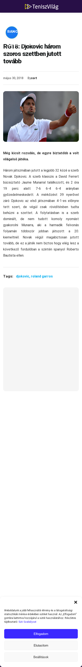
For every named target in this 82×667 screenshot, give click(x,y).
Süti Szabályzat (27, 621)
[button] (76, 602)
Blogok (61, 44)
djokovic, (23, 276)
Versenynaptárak (26, 44)
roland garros (42, 276)
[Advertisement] (41, 342)
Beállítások (41, 657)
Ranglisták (19, 32)
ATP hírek (17, 19)
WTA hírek (46, 19)
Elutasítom (41, 645)
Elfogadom (41, 634)
